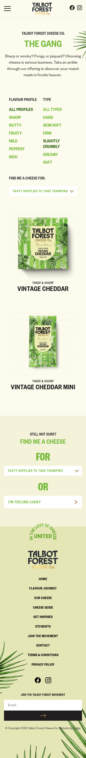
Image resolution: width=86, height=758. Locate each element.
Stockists (43, 627)
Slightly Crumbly (51, 144)
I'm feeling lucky (24, 503)
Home (43, 580)
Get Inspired (43, 617)
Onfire (76, 728)
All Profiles (21, 110)
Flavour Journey (43, 589)
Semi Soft (52, 126)
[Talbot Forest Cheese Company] (42, 9)
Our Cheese (43, 598)
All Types (52, 110)
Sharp (15, 118)
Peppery (17, 149)
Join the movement (43, 637)
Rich (13, 157)
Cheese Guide (43, 608)
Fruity (15, 134)
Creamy (50, 155)
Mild (13, 141)
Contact (43, 646)
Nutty (15, 126)
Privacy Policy (43, 665)
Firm (47, 134)
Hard (48, 118)
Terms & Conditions (43, 655)
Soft (47, 163)
